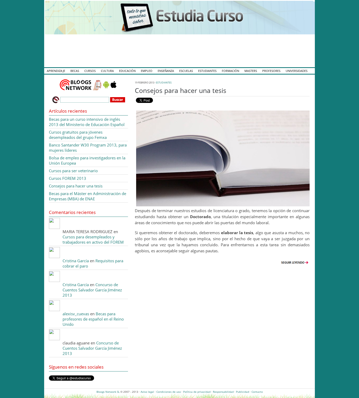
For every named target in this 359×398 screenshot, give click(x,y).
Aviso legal (147, 392)
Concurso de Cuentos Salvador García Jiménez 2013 (92, 290)
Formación (230, 71)
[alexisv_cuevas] (54, 309)
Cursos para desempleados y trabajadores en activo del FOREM (93, 239)
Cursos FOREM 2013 (67, 178)
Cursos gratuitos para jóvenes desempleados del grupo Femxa (78, 134)
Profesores (271, 71)
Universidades (296, 71)
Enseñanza (166, 71)
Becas (74, 71)
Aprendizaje (56, 71)
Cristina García (76, 260)
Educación (127, 71)
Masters (250, 71)
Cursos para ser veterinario (73, 170)
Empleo (146, 71)
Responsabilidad (223, 392)
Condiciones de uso (168, 392)
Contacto (257, 392)
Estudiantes (207, 71)
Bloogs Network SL (108, 392)
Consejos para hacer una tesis (180, 90)
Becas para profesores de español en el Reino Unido (93, 319)
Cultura (107, 71)
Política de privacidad (197, 392)
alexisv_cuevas (76, 313)
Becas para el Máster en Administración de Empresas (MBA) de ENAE (87, 196)
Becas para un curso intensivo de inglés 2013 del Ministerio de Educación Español (87, 122)
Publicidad (242, 392)
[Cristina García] (54, 256)
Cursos (90, 71)
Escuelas (186, 71)
